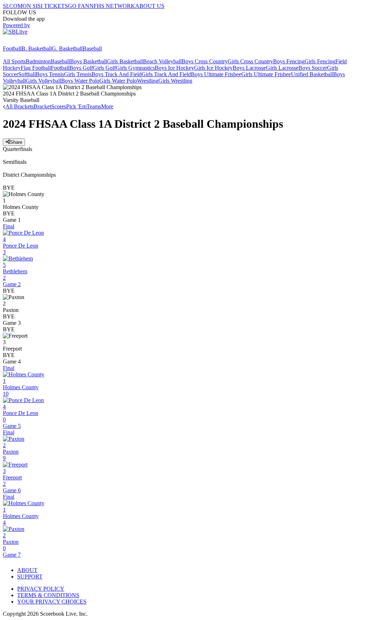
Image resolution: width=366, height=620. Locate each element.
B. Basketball (36, 48)
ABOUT (27, 570)
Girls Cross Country (250, 61)
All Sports (14, 61)
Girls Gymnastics (135, 68)
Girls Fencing (320, 61)
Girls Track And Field (166, 74)
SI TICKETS (53, 6)
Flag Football (36, 68)
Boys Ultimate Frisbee (216, 74)
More (107, 106)
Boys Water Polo (80, 81)
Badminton (38, 61)
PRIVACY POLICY (40, 589)
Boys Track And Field (117, 74)
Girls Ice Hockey (213, 68)
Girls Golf (104, 68)
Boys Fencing (289, 61)
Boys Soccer (312, 68)
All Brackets (19, 106)
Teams (93, 106)
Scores (58, 106)
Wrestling (147, 81)
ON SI (30, 6)
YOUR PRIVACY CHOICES (51, 602)
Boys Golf (81, 68)
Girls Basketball (125, 61)
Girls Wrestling (175, 81)
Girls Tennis (78, 74)
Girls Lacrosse (282, 68)
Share (16, 142)
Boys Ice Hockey (174, 68)
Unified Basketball (312, 74)
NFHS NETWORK (112, 6)
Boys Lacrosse (249, 68)
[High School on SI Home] (30, 42)
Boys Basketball (88, 61)
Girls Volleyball (43, 81)
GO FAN (78, 6)
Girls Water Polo (118, 81)
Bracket (42, 106)
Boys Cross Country (205, 61)
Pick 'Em (76, 106)
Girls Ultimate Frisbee (266, 74)
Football (12, 48)
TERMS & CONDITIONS (48, 595)
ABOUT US (149, 6)
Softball (27, 74)
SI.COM (13, 6)
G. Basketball (67, 48)
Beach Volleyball (162, 61)
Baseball (92, 48)
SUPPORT (30, 576)
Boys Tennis (50, 74)
